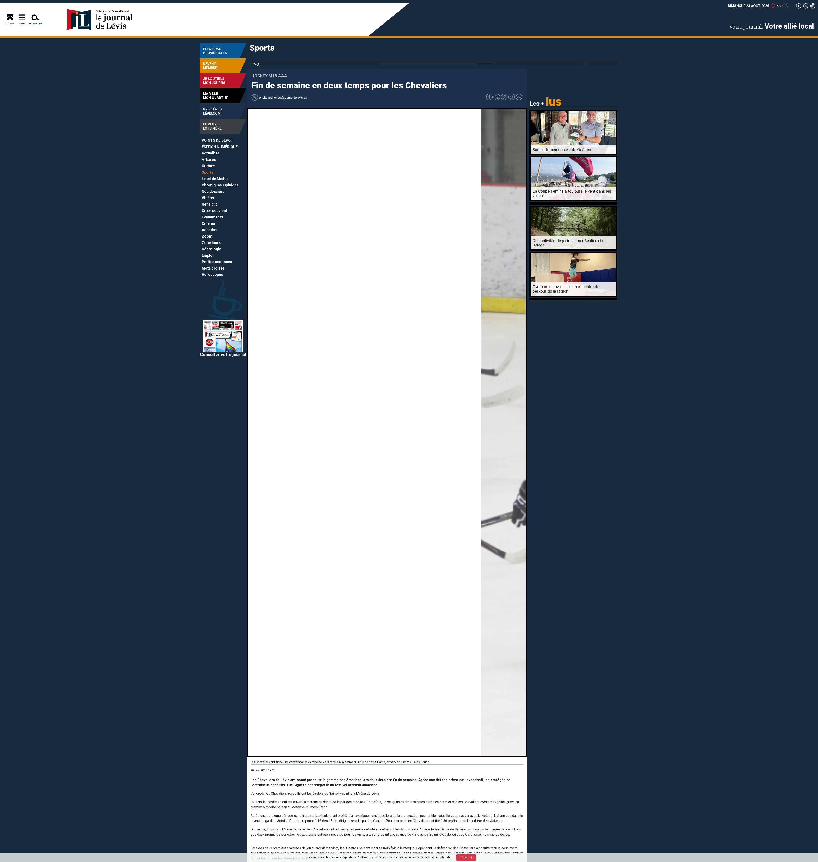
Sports (207, 172)
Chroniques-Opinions (220, 185)
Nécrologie (211, 249)
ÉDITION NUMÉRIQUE (220, 147)
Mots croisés (213, 268)
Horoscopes (212, 274)
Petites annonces (217, 262)
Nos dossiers (213, 191)
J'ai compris (466, 857)
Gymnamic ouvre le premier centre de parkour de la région (566, 289)
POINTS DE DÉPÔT (217, 140)
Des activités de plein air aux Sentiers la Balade (568, 243)
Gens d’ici (210, 204)
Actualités (211, 153)
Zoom (207, 236)
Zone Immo (212, 243)
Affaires (209, 159)
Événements (212, 217)
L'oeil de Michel (215, 179)
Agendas (209, 230)
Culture (208, 166)
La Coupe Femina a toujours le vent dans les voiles (572, 193)
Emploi (208, 255)
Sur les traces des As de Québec (562, 149)
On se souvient (214, 211)
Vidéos (208, 198)
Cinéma (208, 223)
